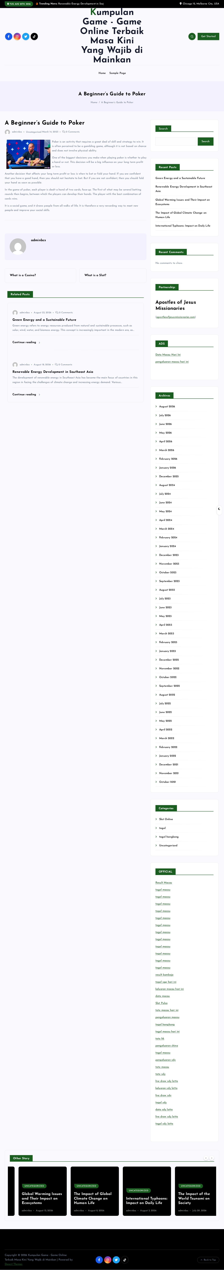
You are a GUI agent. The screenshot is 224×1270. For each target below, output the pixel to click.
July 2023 (165, 598)
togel (162, 828)
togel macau (162, 1052)
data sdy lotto (164, 1109)
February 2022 (168, 747)
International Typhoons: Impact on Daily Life (182, 226)
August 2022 (167, 695)
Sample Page (117, 73)
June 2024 (165, 502)
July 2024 (165, 494)
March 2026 (166, 450)
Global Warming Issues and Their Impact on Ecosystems (33, 1198)
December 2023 (169, 555)
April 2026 (165, 441)
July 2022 (165, 703)
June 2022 (165, 712)
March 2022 (166, 738)
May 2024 (165, 511)
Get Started (208, 36)
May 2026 (165, 433)
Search (163, 128)
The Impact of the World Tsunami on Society (185, 1198)
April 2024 (165, 520)
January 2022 (167, 756)
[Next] (211, 1158)
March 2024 (166, 529)
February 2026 (168, 459)
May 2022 (165, 721)
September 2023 (169, 581)
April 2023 (165, 625)
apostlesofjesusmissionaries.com (175, 317)
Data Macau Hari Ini (168, 354)
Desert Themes (13, 1264)
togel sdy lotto (164, 1123)
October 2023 (167, 572)
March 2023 (166, 633)
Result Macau (163, 882)
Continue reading (24, 342)
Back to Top (210, 1260)
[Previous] (206, 1158)
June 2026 (165, 424)
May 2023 (165, 616)
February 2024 (168, 537)
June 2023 (165, 607)
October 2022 (167, 677)
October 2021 (167, 782)
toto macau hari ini (166, 1010)
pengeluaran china (166, 1045)
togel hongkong (169, 837)
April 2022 (165, 729)
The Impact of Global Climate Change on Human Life (84, 1198)
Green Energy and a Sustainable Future (180, 178)
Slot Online (166, 819)
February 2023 (168, 642)
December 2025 (169, 476)
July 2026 (165, 415)
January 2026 (167, 468)
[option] (34, 1191)
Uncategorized (33, 132)
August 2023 (167, 590)
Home (102, 73)
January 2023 (167, 651)
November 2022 (169, 668)
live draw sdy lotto (166, 1116)
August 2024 (167, 485)
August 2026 (167, 406)
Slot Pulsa (161, 1003)
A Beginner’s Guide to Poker (117, 102)
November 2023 (169, 564)
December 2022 (169, 660)
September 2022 (169, 686)
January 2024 (167, 546)
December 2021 (168, 764)
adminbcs (17, 132)
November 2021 (169, 773)
